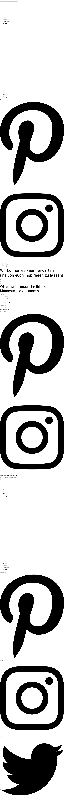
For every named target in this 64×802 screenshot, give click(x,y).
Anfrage (5, 23)
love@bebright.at (4, 309)
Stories (5, 17)
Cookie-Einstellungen (8, 303)
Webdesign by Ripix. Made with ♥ (8, 475)
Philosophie (6, 21)
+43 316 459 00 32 (4, 307)
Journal (5, 19)
